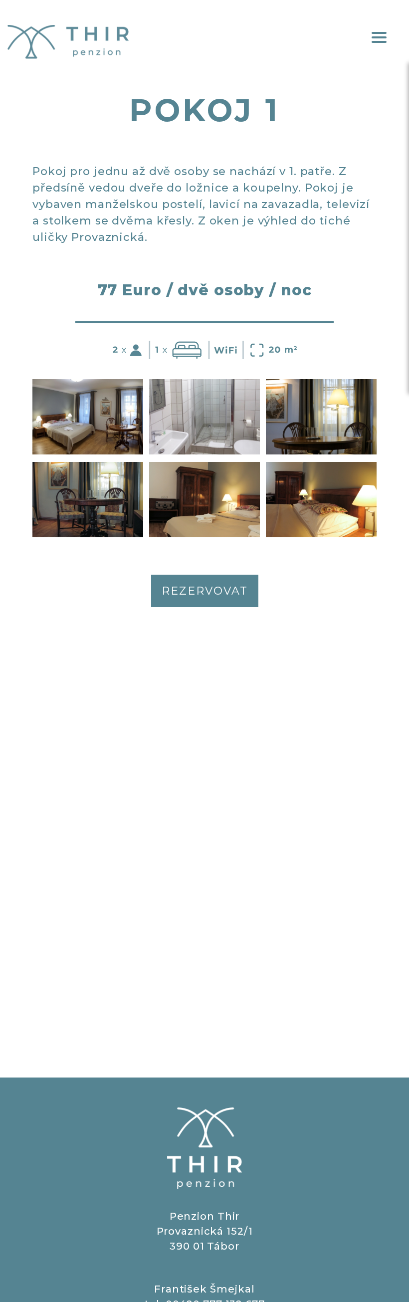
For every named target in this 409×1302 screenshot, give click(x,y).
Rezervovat (205, 591)
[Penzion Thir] (68, 42)
